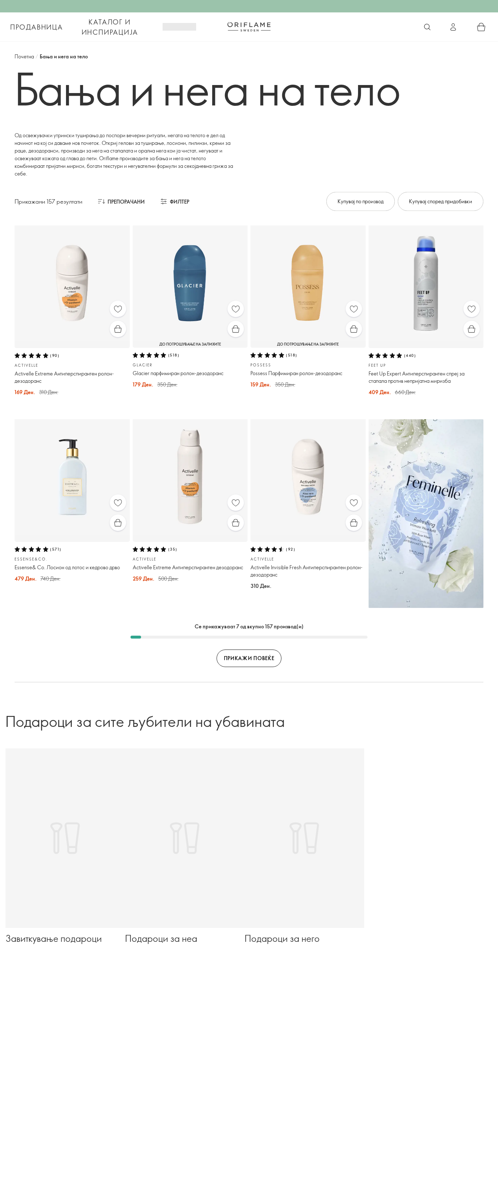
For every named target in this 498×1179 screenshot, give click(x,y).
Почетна (24, 56)
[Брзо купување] (118, 329)
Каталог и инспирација (110, 27)
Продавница (36, 27)
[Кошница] (481, 27)
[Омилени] (118, 309)
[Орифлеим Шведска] (249, 26)
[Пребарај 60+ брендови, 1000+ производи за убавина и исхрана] (427, 27)
